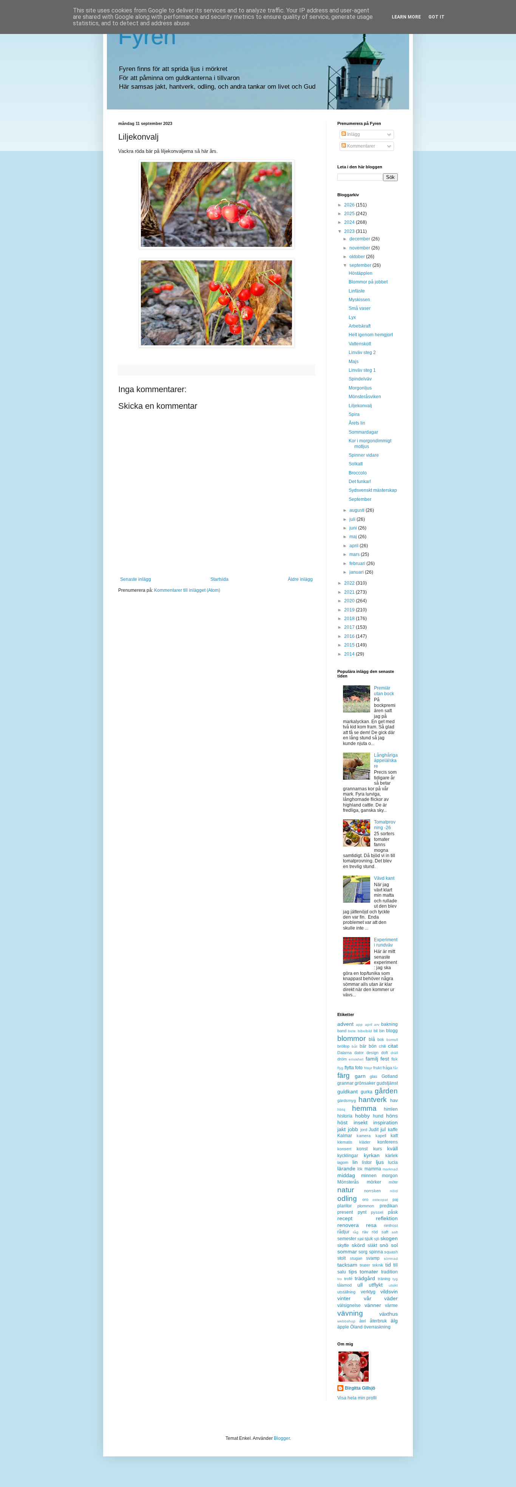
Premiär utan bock (384, 690)
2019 (350, 610)
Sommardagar (363, 432)
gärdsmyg (346, 1100)
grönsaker (365, 1083)
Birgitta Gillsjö (360, 1388)
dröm (342, 1059)
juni (353, 528)
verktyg (368, 1292)
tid (388, 1265)
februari (357, 563)
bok (380, 1039)
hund (378, 1116)
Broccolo (358, 473)
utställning (346, 1292)
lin (355, 1162)
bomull (392, 1040)
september (360, 265)
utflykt (376, 1285)
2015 (350, 645)
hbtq (341, 1109)
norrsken (372, 1190)
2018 (350, 618)
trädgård (365, 1278)
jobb (353, 1129)
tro (339, 1279)
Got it (436, 17)
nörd (394, 1191)
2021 (350, 592)
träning (384, 1278)
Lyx (352, 317)
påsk (393, 1212)
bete (352, 1031)
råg (355, 1232)
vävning (350, 1313)
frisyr (368, 1068)
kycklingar (347, 1155)
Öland (356, 1327)
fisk (394, 1059)
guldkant (347, 1091)
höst (342, 1122)
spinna (376, 1252)
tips (353, 1271)
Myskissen (359, 299)
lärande (346, 1168)
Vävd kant (384, 878)
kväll (392, 1148)
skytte (343, 1245)
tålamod (344, 1285)
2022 (350, 583)
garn (360, 1076)
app (359, 1024)
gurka (366, 1091)
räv (365, 1232)
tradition (389, 1272)
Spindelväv (360, 379)
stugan (356, 1258)
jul (383, 1129)
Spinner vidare (364, 455)
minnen (369, 1175)
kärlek (391, 1155)
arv (376, 1024)
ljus (380, 1162)
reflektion (387, 1218)
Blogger (282, 1438)
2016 (350, 636)
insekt (361, 1122)
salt (395, 1232)
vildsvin (389, 1291)
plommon (365, 1206)
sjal (360, 1238)
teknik (377, 1265)
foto (359, 1067)
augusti (357, 510)
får (395, 1068)
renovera (348, 1225)
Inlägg (353, 134)
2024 (350, 222)
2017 (350, 627)
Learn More (406, 17)
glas (373, 1076)
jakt (341, 1129)
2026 (350, 205)
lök (360, 1169)
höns (392, 1116)
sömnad (391, 1258)
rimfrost (391, 1225)
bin (382, 1030)
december (360, 239)
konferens (387, 1142)
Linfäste (357, 291)
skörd (358, 1245)
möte (393, 1182)
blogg (392, 1030)
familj (372, 1059)
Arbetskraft (360, 326)
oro (365, 1199)
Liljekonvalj (360, 405)
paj (395, 1199)
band (341, 1030)
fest (384, 1059)
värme (391, 1305)
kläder (365, 1142)
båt (354, 1046)
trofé (348, 1278)
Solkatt (356, 463)
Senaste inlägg (135, 579)
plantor (344, 1205)
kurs (377, 1148)
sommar (347, 1251)
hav (394, 1100)
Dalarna (344, 1052)
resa (371, 1225)
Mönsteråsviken (365, 396)
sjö (376, 1238)
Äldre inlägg (300, 579)
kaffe (393, 1129)
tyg (395, 1279)
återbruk (378, 1321)
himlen (391, 1109)
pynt (362, 1212)
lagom (342, 1162)
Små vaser (360, 308)
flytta (349, 1067)
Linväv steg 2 (362, 352)
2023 (350, 231)
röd (375, 1232)
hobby (362, 1116)
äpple (343, 1327)
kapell (380, 1135)
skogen (389, 1238)
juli (353, 519)
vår (367, 1298)
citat (393, 1046)
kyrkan (372, 1155)
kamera (364, 1135)
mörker (374, 1182)
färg (343, 1075)
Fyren (147, 36)
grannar (345, 1083)
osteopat (380, 1200)
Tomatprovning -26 (384, 824)
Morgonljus (360, 388)
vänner (373, 1305)
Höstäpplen (360, 273)
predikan (389, 1205)
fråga (387, 1067)
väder (391, 1298)
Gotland (390, 1076)
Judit (374, 1129)
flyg (340, 1068)
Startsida (219, 579)
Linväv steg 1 (362, 370)
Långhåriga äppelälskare (386, 761)
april (354, 545)
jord (363, 1129)
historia (344, 1116)
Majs (353, 361)
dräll (394, 1053)
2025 (350, 213)
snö (384, 1245)
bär (363, 1046)
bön (373, 1046)
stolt (341, 1258)
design (372, 1052)
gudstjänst (387, 1083)
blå (372, 1039)
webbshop (346, 1321)
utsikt (393, 1285)
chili (382, 1046)
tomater (369, 1271)
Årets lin (357, 423)
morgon (390, 1175)
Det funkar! (360, 481)
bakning (389, 1024)
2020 (350, 600)
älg (394, 1321)
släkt (372, 1245)
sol (394, 1245)
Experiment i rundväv (385, 942)
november (360, 248)
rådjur (343, 1232)
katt (394, 1135)
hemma (364, 1108)
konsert (344, 1149)
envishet (356, 1059)
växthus (388, 1314)
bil (375, 1030)
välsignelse (349, 1305)
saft (385, 1232)
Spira (354, 414)
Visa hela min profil (357, 1398)
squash (391, 1252)
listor (367, 1162)
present (345, 1212)
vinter (344, 1298)
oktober (357, 256)
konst (362, 1148)
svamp (373, 1258)
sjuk (369, 1238)
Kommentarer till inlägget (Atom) (187, 590)
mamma (373, 1168)
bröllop (343, 1046)
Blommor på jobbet (368, 282)
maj (353, 536)
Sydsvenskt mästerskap (373, 490)
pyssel (377, 1212)
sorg (363, 1252)
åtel (362, 1321)
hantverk (372, 1100)
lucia (393, 1162)
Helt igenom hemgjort (371, 334)
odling (347, 1198)
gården (386, 1091)
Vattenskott (360, 343)
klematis (344, 1142)
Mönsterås (348, 1182)
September (360, 499)
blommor (351, 1038)
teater (365, 1265)
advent (345, 1024)
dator (359, 1052)
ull (360, 1285)
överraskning (377, 1327)
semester (346, 1238)
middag (346, 1175)
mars (355, 554)
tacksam (347, 1265)
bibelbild (365, 1031)
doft (384, 1052)
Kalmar (344, 1135)
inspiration (385, 1122)
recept (344, 1218)
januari (357, 572)
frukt (377, 1067)
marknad (390, 1169)
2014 (350, 654)
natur (345, 1190)
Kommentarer (360, 146)
